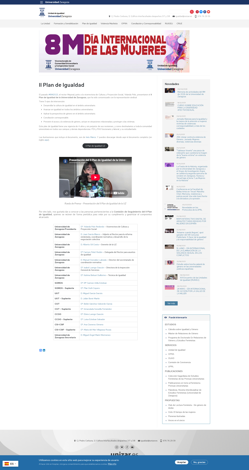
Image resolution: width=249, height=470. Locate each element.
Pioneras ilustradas (176, 416)
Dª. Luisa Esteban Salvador (93, 319)
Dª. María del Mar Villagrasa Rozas (96, 329)
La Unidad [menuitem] (45, 23)
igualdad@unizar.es (183, 16)
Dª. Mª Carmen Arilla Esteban (94, 283)
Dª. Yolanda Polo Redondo (92, 226)
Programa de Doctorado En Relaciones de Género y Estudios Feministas (187, 339)
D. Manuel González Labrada (93, 260)
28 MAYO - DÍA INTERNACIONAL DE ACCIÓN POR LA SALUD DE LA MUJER (191, 291)
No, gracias (199, 462)
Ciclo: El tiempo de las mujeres (182, 412)
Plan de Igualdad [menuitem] (89, 23)
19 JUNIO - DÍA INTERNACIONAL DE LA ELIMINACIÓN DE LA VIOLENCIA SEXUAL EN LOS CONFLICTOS (191, 252)
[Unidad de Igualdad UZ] (55, 13)
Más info (112, 463)
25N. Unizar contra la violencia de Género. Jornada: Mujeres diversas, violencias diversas (191, 139)
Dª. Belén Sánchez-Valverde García (96, 303)
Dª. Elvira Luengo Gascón (92, 314)
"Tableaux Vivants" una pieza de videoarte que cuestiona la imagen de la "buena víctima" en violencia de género (192, 154)
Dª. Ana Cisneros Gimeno (92, 324)
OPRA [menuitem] (124, 23)
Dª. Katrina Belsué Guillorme (93, 275)
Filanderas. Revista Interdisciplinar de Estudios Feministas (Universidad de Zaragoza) (184, 393)
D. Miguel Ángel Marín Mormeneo (95, 335)
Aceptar (181, 462)
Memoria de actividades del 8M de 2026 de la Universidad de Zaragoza (191, 94)
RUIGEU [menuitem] (169, 23)
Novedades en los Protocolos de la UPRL (192, 208)
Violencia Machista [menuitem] (109, 23)
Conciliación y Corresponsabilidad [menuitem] (146, 23)
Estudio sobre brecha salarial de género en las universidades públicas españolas (191, 266)
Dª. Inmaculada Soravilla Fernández (96, 309)
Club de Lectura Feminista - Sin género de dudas (187, 406)
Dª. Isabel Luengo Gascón (92, 267)
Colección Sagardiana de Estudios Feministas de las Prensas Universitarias (186, 377)
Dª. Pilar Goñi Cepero (90, 288)
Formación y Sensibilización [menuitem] (66, 23)
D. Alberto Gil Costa (90, 244)
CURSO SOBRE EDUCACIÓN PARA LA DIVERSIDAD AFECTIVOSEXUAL (190, 107)
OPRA (171, 354)
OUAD (171, 358)
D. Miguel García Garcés (91, 293)
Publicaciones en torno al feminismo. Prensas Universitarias (184, 384)
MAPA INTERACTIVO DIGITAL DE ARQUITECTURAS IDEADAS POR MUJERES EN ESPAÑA (191, 221)
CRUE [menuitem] (179, 23)
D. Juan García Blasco (90, 234)
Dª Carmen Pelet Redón (91, 252)
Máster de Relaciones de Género (183, 333)
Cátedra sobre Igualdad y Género (183, 329)
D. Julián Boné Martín (90, 298)
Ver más (171, 303)
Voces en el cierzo (176, 420)
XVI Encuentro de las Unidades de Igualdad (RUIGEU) (193, 278)
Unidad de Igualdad (176, 350)
